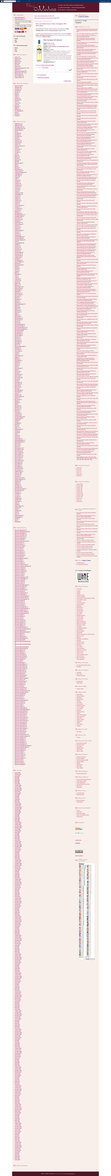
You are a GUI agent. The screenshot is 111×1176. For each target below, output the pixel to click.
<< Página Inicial (67, 80)
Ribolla (16, 401)
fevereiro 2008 (18, 812)
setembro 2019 (18, 1029)
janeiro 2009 (17, 829)
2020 (95, 457)
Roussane (17, 409)
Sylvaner (17, 430)
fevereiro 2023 (18, 1093)
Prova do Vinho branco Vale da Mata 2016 (86, 425)
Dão (16, 65)
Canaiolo (17, 181)
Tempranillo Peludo (19, 441)
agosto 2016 (17, 971)
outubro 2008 (18, 824)
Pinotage (17, 388)
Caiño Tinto (17, 175)
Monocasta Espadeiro (19, 588)
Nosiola (16, 352)
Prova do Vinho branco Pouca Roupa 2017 (86, 378)
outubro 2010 (18, 862)
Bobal (16, 166)
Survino (78, 737)
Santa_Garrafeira (80, 648)
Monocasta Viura (18, 761)
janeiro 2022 (17, 1073)
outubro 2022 (18, 1087)
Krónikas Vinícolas (81, 615)
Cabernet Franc (18, 170)
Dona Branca (18, 213)
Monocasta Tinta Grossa (20, 722)
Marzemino (17, 299)
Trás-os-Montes (18, 75)
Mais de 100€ (79, 484)
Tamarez (17, 435)
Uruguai (16, 115)
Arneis (16, 147)
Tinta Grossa (18, 462)
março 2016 (17, 963)
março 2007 (17, 794)
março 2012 (17, 888)
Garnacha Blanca (18, 236)
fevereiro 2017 (18, 981)
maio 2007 (17, 797)
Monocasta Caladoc (19, 563)
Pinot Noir (17, 387)
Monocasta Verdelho (19, 750)
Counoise (17, 206)
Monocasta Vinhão (19, 753)
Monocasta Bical (18, 556)
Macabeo (17, 282)
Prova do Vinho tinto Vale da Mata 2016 (86, 200)
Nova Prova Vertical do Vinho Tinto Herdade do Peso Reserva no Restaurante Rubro (87, 434)
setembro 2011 (18, 879)
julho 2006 (17, 782)
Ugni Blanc (17, 493)
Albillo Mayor (18, 123)
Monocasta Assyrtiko (19, 545)
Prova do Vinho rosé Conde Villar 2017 (85, 376)
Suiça (16, 112)
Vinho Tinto (79, 718)
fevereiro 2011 (18, 868)
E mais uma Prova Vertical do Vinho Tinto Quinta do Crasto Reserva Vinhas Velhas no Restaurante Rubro (86, 290)
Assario (16, 150)
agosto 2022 (17, 1084)
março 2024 (17, 1114)
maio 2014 (17, 929)
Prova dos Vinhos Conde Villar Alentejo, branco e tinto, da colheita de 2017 (87, 393)
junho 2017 (17, 987)
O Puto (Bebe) (80, 629)
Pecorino (17, 363)
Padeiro (16, 357)
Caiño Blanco (18, 174)
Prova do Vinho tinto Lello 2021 (84, 33)
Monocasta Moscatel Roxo (20, 648)
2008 (85, 459)
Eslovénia (17, 98)
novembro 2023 (18, 1107)
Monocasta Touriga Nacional (21, 736)
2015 (88, 458)
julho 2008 (17, 819)
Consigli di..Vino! (80, 793)
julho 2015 (17, 951)
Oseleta (16, 354)
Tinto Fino (17, 474)
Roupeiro (17, 407)
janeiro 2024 (17, 1111)
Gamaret (17, 232)
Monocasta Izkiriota (19, 616)
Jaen (16, 269)
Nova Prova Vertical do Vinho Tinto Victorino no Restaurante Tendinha (87, 127)
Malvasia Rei (17, 289)
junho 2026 (17, 1156)
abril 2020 (17, 1040)
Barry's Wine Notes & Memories (84, 779)
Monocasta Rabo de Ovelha (21, 678)
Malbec (16, 283)
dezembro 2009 (18, 846)
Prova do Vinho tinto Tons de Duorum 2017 (86, 112)
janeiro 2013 (17, 904)
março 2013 (17, 907)
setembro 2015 (18, 954)
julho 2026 (17, 1158)
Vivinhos (79, 725)
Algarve (16, 60)
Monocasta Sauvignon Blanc (21, 690)
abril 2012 (17, 890)
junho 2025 (17, 1137)
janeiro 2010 (17, 848)
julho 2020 (17, 1045)
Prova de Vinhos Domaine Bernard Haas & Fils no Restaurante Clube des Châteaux (87, 30)
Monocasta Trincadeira (20, 744)
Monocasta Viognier (19, 755)
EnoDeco (79, 700)
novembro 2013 (18, 920)
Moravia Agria (18, 319)
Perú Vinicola (80, 802)
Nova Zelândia (18, 110)
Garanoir (17, 233)
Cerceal (16, 189)
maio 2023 (17, 1098)
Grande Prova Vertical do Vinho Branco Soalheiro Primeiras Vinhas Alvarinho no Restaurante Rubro (86, 359)
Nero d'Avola (18, 351)
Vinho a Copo (80, 653)
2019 (78, 458)
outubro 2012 (18, 899)
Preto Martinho (18, 390)
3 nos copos (79, 588)
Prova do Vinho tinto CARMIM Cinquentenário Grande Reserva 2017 (85, 83)
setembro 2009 (18, 841)
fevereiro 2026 (18, 1150)
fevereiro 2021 (18, 1056)
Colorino (17, 202)
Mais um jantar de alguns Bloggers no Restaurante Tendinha (85, 452)
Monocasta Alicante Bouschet (21, 531)
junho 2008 (17, 818)
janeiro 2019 (17, 1017)
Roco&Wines (80, 764)
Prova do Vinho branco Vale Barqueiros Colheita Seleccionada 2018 (85, 183)
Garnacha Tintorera (19, 239)
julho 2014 (17, 932)
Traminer (17, 482)
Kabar (16, 272)
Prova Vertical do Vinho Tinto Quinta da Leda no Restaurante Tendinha (87, 284)
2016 (85, 458)
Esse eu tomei (80, 703)
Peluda (16, 369)
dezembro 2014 (18, 940)
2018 (80, 458)
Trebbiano (17, 484)
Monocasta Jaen (18, 617)
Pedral (16, 366)
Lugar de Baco (80, 618)
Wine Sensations (80, 659)
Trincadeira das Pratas (20, 488)
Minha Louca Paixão (81, 623)
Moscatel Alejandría (19, 324)
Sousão (16, 427)
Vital (16, 512)
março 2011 (17, 869)
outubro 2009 (18, 843)
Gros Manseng (18, 260)
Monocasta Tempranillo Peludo (22, 709)
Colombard (17, 200)
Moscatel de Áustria (19, 326)
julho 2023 (17, 1101)
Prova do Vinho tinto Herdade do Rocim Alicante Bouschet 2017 (86, 135)
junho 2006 (17, 780)
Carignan (17, 183)
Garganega (17, 235)
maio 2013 (17, 910)
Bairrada (17, 61)
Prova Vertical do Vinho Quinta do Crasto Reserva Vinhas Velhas (86, 516)
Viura (16, 513)
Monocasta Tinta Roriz (20, 726)
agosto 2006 (17, 783)
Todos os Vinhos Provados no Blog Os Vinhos (43, 15)
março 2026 (17, 1151)
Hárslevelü (17, 263)
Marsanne (17, 296)
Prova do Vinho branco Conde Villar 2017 (86, 395)
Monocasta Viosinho (19, 758)
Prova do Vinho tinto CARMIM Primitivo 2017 (87, 319)
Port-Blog (79, 666)
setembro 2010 (18, 860)
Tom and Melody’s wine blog (83, 784)
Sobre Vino (79, 766)
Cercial (16, 191)
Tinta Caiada (18, 451)
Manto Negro (18, 293)
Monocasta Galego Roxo (20, 594)
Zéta (16, 520)
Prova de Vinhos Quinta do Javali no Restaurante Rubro (85, 271)
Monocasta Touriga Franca (21, 734)
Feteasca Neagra (18, 224)
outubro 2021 (18, 1068)
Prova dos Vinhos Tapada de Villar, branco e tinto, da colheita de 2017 (87, 390)
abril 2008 (17, 815)
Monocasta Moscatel (19, 639)
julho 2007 (17, 801)
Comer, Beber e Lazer (81, 599)
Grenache (17, 250)
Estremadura (18, 68)
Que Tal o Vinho (80, 642)
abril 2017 (17, 984)
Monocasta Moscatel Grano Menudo (23, 644)
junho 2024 (17, 1118)
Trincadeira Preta (18, 490)
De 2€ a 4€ (79, 499)
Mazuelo (16, 302)
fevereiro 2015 (18, 943)
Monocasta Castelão (19, 572)
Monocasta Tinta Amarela (20, 711)
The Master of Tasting (81, 649)
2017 (83, 458)
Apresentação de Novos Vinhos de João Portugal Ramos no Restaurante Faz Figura (86, 256)
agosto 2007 (17, 802)
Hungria (16, 106)
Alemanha (17, 87)
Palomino (17, 358)
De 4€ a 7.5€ (79, 498)
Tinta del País (18, 459)
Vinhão (16, 504)
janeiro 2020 (17, 1035)
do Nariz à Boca (80, 604)
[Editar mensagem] (71, 70)
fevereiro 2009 (18, 830)
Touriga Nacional (18, 479)
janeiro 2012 (17, 885)
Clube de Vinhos (80, 696)
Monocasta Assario (19, 544)
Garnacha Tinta (18, 238)
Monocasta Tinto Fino (20, 731)
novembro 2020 (18, 1051)
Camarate (17, 180)
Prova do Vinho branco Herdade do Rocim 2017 (87, 445)
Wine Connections (81, 657)
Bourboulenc (17, 169)
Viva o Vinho (80, 724)
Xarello (16, 518)
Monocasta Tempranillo (20, 708)
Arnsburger (17, 149)
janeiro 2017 (17, 979)
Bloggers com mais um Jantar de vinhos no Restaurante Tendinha (86, 278)
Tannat (16, 437)
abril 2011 (17, 871)
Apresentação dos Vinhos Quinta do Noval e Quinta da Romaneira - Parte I (86, 250)
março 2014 (17, 926)
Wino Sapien (79, 682)
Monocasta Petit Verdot (20, 667)
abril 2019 (17, 1021)
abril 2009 (17, 833)
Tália (16, 434)
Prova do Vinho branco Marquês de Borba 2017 (87, 437)
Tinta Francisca (18, 460)
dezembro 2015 (18, 959)
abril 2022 (17, 1078)
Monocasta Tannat (19, 706)
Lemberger (17, 279)
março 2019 (17, 1020)
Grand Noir (17, 249)
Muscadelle (17, 341)
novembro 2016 (18, 976)
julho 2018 (17, 1007)
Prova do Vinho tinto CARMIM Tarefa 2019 (86, 108)
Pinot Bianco (17, 382)
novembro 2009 (18, 844)
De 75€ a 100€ (80, 485)
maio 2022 (17, 1079)
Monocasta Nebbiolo (19, 653)
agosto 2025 (17, 1140)
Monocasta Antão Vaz (19, 536)
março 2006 (17, 775)
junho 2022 (17, 1081)
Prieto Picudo (18, 391)
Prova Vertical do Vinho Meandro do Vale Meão (87, 525)
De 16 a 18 (79, 469)
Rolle (16, 404)
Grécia (16, 104)
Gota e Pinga (79, 612)
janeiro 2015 (17, 941)
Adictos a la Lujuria (81, 756)
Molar (16, 313)
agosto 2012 (17, 896)
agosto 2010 (17, 858)
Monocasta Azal (18, 549)
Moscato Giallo (18, 335)
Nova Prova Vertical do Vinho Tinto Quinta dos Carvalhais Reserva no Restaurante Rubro (87, 53)
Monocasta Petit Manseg (20, 665)
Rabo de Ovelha (18, 396)
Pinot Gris (17, 385)
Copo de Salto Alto (81, 602)
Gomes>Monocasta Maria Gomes (22, 628)
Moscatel (17, 322)
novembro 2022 (18, 1089)
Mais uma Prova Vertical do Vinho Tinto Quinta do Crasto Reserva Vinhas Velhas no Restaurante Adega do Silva (87, 65)
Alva (16, 131)
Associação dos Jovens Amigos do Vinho (86, 598)
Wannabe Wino (80, 747)
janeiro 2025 (17, 1129)
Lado (16, 275)
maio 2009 (17, 835)
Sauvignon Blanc (18, 416)
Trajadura (17, 481)
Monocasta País (18, 661)
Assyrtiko (17, 152)
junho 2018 (17, 1006)
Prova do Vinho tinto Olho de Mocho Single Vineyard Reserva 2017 (86, 152)
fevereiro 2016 (18, 962)
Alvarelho (17, 134)
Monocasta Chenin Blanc (20, 578)
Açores (16, 57)
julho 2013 (17, 913)
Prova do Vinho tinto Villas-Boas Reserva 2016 (87, 203)
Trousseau (17, 492)
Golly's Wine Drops (81, 782)
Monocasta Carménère (20, 570)
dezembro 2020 (18, 1053)
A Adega (78, 591)
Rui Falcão (79, 645)
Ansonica (17, 139)
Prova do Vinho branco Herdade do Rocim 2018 (87, 259)
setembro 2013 (18, 916)
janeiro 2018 (17, 998)
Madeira (16, 69)
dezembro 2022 (18, 1090)
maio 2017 (17, 985)
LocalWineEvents (80, 562)
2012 (96, 458)
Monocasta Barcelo (19, 553)
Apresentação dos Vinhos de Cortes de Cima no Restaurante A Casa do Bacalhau (87, 432)
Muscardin (17, 343)
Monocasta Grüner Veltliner (21, 611)
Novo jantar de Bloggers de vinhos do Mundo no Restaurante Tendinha (87, 300)
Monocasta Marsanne (19, 630)
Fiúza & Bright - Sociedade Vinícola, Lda (59, 46)
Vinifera (78, 722)
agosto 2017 (17, 990)
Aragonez (17, 142)
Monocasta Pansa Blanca (20, 664)
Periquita (17, 371)
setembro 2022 (18, 1086)
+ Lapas (78, 590)
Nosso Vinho (79, 708)
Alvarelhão (17, 133)
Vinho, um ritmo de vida (82, 654)
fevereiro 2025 (18, 1131)
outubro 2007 (18, 805)
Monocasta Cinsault (19, 580)
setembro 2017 (18, 992)
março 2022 (17, 1076)
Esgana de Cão (18, 219)
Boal (16, 164)
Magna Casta (80, 620)
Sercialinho (17, 423)
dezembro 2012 (18, 902)
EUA (16, 101)
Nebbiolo (17, 347)
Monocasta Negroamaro (20, 657)
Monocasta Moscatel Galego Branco (23, 641)
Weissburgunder (18, 515)
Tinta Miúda (17, 463)
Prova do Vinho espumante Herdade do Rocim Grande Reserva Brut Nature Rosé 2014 (87, 240)
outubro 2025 (18, 1144)
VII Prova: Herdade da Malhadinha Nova (86, 541)
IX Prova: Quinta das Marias (83, 540)
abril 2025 (17, 1134)
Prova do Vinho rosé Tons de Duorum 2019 (86, 118)
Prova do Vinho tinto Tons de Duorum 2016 (86, 419)
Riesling (16, 402)
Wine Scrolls (79, 749)
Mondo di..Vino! (80, 794)
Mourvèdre (17, 340)
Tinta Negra (17, 465)
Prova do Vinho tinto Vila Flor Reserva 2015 (86, 408)
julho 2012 (17, 895)
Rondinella (17, 405)
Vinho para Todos (81, 716)
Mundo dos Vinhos (81, 624)
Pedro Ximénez (18, 368)
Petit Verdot (17, 377)
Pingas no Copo (80, 635)
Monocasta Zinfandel (19, 764)
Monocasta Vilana (19, 751)
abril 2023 (17, 1097)
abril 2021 (17, 1059)
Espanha (17, 99)
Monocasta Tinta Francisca (21, 720)
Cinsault (17, 196)
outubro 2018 (18, 1012)
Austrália (17, 90)
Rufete (16, 410)
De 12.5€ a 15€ (80, 493)
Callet (16, 178)
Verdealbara (17, 498)
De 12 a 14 (79, 472)
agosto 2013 (17, 915)
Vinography (79, 746)
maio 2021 (17, 1061)
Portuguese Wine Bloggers (82, 638)
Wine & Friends (80, 656)
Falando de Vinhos (81, 705)
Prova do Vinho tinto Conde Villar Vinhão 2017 (87, 398)
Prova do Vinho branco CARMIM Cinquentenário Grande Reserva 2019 (85, 88)
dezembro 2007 (18, 808)
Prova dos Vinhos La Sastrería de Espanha (86, 265)
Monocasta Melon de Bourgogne (22, 632)
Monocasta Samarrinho (20, 687)
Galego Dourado (18, 230)
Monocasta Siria (18, 697)
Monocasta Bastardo (19, 555)
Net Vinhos (79, 626)
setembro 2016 (18, 973)
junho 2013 (17, 912)
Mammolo (17, 291)
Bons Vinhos (79, 694)
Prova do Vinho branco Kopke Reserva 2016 (86, 454)
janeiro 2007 (17, 791)
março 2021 (17, 1057)
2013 (93, 458)
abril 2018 (17, 1003)
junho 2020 (17, 1043)
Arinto (16, 144)
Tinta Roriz (17, 468)
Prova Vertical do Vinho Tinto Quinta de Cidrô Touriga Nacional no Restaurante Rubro (87, 274)
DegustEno (79, 697)
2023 (87, 457)
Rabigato (17, 394)
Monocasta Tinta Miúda (20, 723)
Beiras (16, 63)
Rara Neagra (17, 399)
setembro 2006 (18, 785)
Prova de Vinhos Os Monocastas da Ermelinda (87, 531)
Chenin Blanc (18, 194)
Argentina (17, 89)
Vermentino (17, 501)
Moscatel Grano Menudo (20, 329)
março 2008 (17, 813)
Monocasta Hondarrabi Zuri (21, 613)
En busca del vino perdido (82, 760)
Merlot (16, 308)
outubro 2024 (18, 1125)
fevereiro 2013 (18, 905)
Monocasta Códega (19, 581)
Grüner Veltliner (18, 261)
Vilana (16, 502)
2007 (88, 459)
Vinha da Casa (80, 651)
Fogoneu (17, 225)
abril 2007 (17, 796)
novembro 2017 (18, 995)
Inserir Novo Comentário (43, 77)
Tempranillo (17, 438)
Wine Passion (80, 816)
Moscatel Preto (18, 332)
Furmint (16, 228)
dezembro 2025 (18, 1147)
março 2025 (17, 1133)
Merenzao (17, 307)
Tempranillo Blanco (19, 440)
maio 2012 (17, 891)
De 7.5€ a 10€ (80, 496)
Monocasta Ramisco (19, 679)
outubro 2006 (18, 786)
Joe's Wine (79, 731)
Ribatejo (17, 72)
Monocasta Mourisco (19, 650)
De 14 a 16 (79, 471)
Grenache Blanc (18, 252)
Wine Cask (79, 785)
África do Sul (18, 85)
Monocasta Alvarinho (19, 534)
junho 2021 (17, 1062)
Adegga (78, 593)
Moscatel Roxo (18, 333)
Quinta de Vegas (80, 643)
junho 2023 (17, 1100)
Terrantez (17, 443)
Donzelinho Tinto (18, 216)
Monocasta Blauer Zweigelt (21, 558)
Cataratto (17, 188)
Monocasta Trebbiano (19, 740)
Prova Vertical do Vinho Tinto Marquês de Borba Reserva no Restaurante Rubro (86, 305)
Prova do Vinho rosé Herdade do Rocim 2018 (87, 231)
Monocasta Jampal (19, 619)
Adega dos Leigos (80, 595)
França (16, 103)
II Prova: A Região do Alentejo (83, 554)
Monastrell (17, 316)
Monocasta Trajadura (19, 737)
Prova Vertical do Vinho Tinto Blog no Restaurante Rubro (85, 155)
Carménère (17, 185)
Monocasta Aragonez (19, 538)
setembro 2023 (18, 1104)
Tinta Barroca (18, 449)
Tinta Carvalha (18, 452)
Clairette (17, 197)
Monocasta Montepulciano (21, 638)
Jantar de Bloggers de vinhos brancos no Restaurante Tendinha (86, 253)
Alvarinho (17, 136)
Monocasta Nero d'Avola (20, 656)
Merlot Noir (17, 310)
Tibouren (17, 446)
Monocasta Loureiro (19, 621)
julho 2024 (17, 1120)
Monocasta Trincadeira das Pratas (22, 745)
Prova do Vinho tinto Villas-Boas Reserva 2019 (87, 79)
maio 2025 (17, 1136)
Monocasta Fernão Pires (20, 589)
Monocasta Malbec (19, 624)
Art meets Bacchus (81, 596)
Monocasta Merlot (19, 635)
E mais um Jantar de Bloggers (83, 350)
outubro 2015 (18, 956)
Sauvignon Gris (18, 418)
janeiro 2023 (17, 1092)
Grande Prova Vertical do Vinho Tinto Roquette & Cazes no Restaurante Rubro (87, 449)
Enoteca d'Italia (80, 761)
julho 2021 (17, 1064)
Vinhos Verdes (18, 77)
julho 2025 (17, 1139)
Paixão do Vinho (80, 631)
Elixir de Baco (80, 607)
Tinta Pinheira (18, 466)
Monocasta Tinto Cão (19, 729)
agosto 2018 (17, 1009)
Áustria (16, 92)
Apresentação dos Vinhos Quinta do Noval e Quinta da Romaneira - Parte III (86, 244)
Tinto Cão (17, 473)
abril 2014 (17, 927)
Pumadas (79, 640)
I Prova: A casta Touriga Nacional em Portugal (87, 555)
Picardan (17, 379)
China (16, 96)
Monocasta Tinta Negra (20, 715)
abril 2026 (17, 1153)
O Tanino (79, 710)
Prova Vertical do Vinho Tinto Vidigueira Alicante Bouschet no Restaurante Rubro (86, 39)
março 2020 (17, 1039)
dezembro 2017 (18, 996)
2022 (89, 457)
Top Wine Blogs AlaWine (82, 564)
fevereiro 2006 (18, 774)
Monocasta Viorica (19, 756)
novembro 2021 (18, 1070)
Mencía (16, 305)
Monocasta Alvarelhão (20, 533)
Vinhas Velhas (18, 506)
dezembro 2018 (18, 1015)
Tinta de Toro (18, 457)
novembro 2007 (18, 807)
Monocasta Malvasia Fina (20, 627)
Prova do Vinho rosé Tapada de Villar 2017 (86, 387)
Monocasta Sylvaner (19, 701)
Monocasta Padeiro (19, 659)
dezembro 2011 (18, 884)
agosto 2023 (17, 1103)
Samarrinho (17, 413)
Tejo (20, 72)
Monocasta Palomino (19, 662)
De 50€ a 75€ (79, 487)
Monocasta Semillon (19, 693)
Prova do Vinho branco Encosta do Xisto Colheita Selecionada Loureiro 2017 (86, 192)
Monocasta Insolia (19, 614)
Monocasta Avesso (19, 547)
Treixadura (17, 485)
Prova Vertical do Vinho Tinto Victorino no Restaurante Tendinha (86, 411)
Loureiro (17, 280)
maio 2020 (17, 1042)
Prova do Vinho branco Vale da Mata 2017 (86, 228)
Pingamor (79, 637)
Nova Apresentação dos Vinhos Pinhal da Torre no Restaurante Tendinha (87, 97)
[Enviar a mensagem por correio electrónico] (69, 70)
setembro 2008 (18, 822)
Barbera (16, 156)
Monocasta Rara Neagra (20, 681)
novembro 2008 (18, 826)
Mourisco (17, 338)
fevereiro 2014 (18, 924)
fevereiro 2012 (18, 887)
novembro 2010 (18, 863)
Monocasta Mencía (19, 633)
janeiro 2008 (17, 810)
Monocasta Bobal (18, 561)
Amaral (16, 138)
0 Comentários (45, 67)
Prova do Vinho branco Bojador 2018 (85, 225)
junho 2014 (17, 931)
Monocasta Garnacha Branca (21, 595)
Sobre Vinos (79, 674)
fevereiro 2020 (18, 1037)
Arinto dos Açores (19, 145)
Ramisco (17, 398)
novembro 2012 (18, 901)
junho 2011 (17, 874)
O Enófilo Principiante (82, 627)
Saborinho (17, 412)
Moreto (16, 321)
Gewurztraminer (18, 243)
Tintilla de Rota (18, 471)
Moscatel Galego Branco (20, 327)
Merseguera (17, 311)
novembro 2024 (18, 1126)
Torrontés (17, 476)
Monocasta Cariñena (19, 569)
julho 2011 (17, 876)
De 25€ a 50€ (79, 488)
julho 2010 (17, 857)
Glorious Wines (80, 688)
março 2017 (17, 982)
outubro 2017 (18, 993)
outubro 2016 (18, 974)
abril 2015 (17, 946)
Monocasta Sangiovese (20, 689)
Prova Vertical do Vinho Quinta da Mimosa (86, 512)
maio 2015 (17, 948)
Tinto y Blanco (80, 767)
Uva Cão (17, 495)
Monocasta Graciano (19, 603)
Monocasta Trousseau (19, 748)
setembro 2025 (18, 1142)
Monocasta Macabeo (19, 622)
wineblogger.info (78, 840)
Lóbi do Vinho (80, 617)
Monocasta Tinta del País (20, 719)
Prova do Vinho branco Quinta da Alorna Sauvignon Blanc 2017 (86, 406)
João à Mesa (79, 613)
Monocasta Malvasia (19, 625)
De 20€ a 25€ (79, 490)
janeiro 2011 (17, 866)
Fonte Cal (17, 227)
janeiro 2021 (17, 1054)
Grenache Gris (18, 253)
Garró (16, 241)
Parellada (17, 362)
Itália (16, 107)
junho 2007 (17, 799)
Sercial (16, 421)
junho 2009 (17, 837)
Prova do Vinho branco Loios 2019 (84, 110)
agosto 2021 (17, 1065)
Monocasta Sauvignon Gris (21, 692)
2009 (83, 459)
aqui (30, 26)
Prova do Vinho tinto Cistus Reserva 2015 (86, 208)
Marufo (16, 297)
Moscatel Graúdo (18, 330)
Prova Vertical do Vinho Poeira (83, 524)
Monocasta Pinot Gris (19, 670)
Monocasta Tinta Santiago (20, 728)
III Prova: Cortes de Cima (82, 552)
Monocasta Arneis (19, 542)
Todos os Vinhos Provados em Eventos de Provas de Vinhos (45, 17)
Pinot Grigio (17, 383)
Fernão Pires (17, 222)
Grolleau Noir (18, 257)
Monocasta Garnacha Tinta (21, 597)
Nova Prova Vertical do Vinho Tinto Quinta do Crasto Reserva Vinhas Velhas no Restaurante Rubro (87, 164)
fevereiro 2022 (18, 1075)
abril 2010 (17, 852)
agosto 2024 (17, 1122)
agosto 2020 (17, 1046)
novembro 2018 (18, 1014)
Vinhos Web (79, 721)
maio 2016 (17, 967)
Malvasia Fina (18, 286)
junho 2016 (17, 968)
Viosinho (17, 510)
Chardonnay (17, 192)
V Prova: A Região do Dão (82, 548)
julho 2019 (17, 1026)
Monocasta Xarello (19, 762)
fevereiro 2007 (18, 793)
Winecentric (79, 787)
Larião (16, 277)
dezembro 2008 (18, 827)
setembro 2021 (18, 1067)
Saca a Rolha (79, 646)
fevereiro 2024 (18, 1112)
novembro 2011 (18, 882)
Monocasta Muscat (19, 651)
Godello (16, 244)
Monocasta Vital (18, 759)
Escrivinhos (79, 702)
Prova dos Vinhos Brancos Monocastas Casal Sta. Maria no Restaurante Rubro (87, 178)
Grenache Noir (18, 255)
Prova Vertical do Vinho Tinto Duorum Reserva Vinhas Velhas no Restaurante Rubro (87, 384)
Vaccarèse (17, 496)
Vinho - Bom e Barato (81, 714)
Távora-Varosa (18, 74)
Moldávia (17, 109)
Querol (16, 393)
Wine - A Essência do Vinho (83, 815)
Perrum (16, 372)
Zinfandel (17, 521)
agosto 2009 (17, 840)
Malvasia (17, 285)
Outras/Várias (18, 355)
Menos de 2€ (79, 501)
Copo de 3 (79, 601)
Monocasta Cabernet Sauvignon (22, 566)
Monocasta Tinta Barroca (20, 712)
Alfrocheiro (17, 125)
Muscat (16, 344)
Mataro (16, 300)
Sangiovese (17, 415)
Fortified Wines (80, 610)
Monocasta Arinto (19, 539)
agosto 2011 (17, 877)
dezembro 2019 (18, 1034)
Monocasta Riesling (19, 682)
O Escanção (79, 811)
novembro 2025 (18, 1145)
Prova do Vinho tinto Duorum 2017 (84, 132)
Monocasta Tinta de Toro (20, 717)
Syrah (16, 432)
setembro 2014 (18, 935)
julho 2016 (17, 970)
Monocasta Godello (19, 600)
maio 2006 (17, 779)
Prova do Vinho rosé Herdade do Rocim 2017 (87, 348)
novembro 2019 (18, 1032)
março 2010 (17, 851)
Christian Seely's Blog (81, 781)
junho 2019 (17, 1024)
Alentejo (16, 58)
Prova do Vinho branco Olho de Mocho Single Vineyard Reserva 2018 (87, 158)
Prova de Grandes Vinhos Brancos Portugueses (87, 528)
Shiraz (16, 424)
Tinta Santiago (18, 470)
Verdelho (17, 499)
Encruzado (17, 217)
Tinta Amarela (18, 448)
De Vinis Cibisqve (81, 758)
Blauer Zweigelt (18, 163)
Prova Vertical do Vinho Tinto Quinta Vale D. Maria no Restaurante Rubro (87, 61)
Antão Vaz (17, 141)
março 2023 (17, 1095)
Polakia (78, 763)
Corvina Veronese (19, 205)
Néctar (78, 810)
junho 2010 (17, 855)
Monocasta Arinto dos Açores (21, 541)
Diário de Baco (80, 699)
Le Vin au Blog (80, 707)
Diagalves (17, 211)
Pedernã (16, 365)
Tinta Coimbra (18, 454)
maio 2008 (17, 816)
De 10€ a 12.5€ (80, 495)
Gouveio (16, 246)
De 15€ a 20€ (79, 492)
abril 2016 (17, 965)
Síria (16, 426)
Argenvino (79, 672)
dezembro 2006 (18, 790)
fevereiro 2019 (18, 1018)
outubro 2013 (18, 918)
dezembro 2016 (18, 978)
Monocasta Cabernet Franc (21, 564)
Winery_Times (80, 751)
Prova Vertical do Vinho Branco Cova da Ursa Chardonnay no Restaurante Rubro (87, 105)
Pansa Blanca (18, 360)
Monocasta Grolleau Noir (20, 610)
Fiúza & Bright (53, 30)
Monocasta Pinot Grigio (20, 668)
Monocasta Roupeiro (19, 684)
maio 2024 (17, 1117)
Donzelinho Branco (19, 214)
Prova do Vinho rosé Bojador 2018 (84, 226)
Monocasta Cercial (19, 575)
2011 (78, 459)
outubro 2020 (18, 1050)
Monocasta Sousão (19, 698)
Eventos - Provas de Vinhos (47, 65)
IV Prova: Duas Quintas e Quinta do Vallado (87, 549)
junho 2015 (17, 949)
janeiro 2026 (17, 1148)
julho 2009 (17, 838)
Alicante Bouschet (19, 128)
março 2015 (17, 945)
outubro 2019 (18, 1031)
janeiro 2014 (17, 923)
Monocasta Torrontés (19, 733)
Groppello (17, 258)
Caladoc (16, 177)
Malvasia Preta (18, 288)
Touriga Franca (18, 477)
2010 (80, 459)
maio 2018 (17, 1004)
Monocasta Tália (18, 704)
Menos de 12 (79, 474)
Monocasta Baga (18, 550)
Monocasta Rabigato (19, 676)
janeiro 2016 (17, 960)
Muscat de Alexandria (19, 346)
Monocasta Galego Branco (20, 592)
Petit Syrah (17, 376)
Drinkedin (79, 606)
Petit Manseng (18, 374)
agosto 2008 (17, 821)
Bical (16, 161)
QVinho (78, 713)
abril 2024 (17, 1115)
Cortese (16, 203)
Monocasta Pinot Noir (19, 672)
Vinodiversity (80, 681)
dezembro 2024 (18, 1128)
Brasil (16, 93)
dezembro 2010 (18, 865)
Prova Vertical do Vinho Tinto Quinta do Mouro (87, 73)
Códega (16, 199)
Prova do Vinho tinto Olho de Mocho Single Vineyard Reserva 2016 (86, 308)
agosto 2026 (17, 1159)
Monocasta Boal (18, 559)
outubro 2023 (18, 1106)
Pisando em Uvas (80, 711)
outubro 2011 (18, 880)
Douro (16, 66)
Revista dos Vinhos (81, 813)
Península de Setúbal (19, 71)
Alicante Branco (18, 130)
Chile (16, 95)
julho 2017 (17, 988)
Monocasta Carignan (19, 567)
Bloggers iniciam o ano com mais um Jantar (86, 293)
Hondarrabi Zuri (18, 264)
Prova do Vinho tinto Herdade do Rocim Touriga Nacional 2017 (86, 138)
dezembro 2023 (18, 1109)
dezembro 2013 (18, 921)
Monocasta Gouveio (19, 602)
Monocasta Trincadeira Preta (21, 747)
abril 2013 (17, 909)
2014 (91, 458)
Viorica (16, 509)
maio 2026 (17, 1154)
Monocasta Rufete (19, 686)
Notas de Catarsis (81, 800)
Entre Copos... (80, 609)
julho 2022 (17, 1082)
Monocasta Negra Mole (20, 654)
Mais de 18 (79, 467)
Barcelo (16, 158)
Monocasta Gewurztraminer (21, 599)
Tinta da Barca (18, 455)
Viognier (17, 507)
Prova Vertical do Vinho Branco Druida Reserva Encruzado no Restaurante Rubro (87, 195)
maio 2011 (17, 873)
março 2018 (17, 1001)
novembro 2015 (18, 957)
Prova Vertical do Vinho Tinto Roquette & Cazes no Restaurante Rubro (86, 302)
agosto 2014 (17, 934)
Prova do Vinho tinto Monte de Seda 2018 (86, 180)
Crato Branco (18, 208)
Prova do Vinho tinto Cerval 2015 (84, 56)
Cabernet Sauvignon (19, 172)
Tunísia (16, 114)
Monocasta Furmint (19, 591)
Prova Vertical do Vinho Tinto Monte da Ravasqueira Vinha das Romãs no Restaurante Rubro (87, 46)
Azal (16, 153)
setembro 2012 (18, 898)
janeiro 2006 (17, 772)
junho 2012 (17, 893)
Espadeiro (17, 221)
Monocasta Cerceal (19, 574)
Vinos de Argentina (81, 675)
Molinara (17, 315)
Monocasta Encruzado (20, 586)
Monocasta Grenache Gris (20, 606)
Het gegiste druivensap (82, 773)
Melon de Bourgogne (19, 304)
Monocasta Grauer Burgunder (21, 608)
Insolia (16, 266)
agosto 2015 (17, 952)
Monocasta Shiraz (19, 695)
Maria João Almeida (81, 621)
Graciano (17, 247)
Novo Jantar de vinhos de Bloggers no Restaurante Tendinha (85, 287)
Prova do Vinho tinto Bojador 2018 (84, 217)
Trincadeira (17, 487)
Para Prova (79, 475)
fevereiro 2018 (18, 999)
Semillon (17, 419)
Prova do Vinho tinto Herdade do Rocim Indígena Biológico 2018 (86, 143)
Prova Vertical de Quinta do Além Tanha (86, 518)
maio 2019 (17, 1023)
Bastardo (17, 160)
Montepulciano (18, 318)
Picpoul (16, 380)
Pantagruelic (79, 632)
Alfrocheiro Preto (18, 127)
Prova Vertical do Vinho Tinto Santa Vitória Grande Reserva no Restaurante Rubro (86, 212)
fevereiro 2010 (18, 849)
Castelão (17, 186)
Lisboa (22, 68)
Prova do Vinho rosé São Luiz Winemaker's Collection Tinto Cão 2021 (86, 50)
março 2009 (17, 832)
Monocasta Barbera (19, 552)
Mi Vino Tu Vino (80, 744)
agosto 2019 (17, 1028)
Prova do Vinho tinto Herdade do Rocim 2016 (87, 327)
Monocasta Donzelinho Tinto (21, 585)
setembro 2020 (18, 1048)
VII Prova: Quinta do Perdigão (83, 544)
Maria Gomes (18, 294)
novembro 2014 (18, 938)
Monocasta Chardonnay (20, 577)
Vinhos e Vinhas (80, 719)
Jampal (16, 271)
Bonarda (17, 167)
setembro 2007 (18, 804)
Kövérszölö (17, 274)
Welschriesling (18, 517)
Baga (16, 155)
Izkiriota (17, 268)
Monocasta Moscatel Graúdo (21, 646)
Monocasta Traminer (19, 739)
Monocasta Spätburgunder (21, 700)
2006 (91, 459)
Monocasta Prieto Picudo (20, 675)
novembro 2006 (18, 788)
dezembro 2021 (18, 1071)
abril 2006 (17, 777)
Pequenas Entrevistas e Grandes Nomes (85, 634)
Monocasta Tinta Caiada (20, 714)
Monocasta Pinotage (19, 673)
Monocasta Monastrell (20, 636)
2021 (92, 457)
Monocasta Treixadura (20, 742)
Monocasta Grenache (19, 605)
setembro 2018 (18, 1010)
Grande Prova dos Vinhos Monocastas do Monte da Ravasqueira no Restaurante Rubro (87, 402)
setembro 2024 (18, 1123)
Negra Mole (17, 349)
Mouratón (17, 336)
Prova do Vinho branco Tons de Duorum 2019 (87, 115)
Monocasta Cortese (19, 583)
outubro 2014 (18, 937)
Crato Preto (17, 210)
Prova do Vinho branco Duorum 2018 (85, 167)
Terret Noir (17, 445)
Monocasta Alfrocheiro (20, 530)
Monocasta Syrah (19, 703)
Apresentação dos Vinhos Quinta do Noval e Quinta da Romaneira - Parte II (86, 247)
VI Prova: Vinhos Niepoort (83, 546)
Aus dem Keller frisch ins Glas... (84, 665)
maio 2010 (17, 854)
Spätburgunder (18, 429)
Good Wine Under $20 (82, 743)
